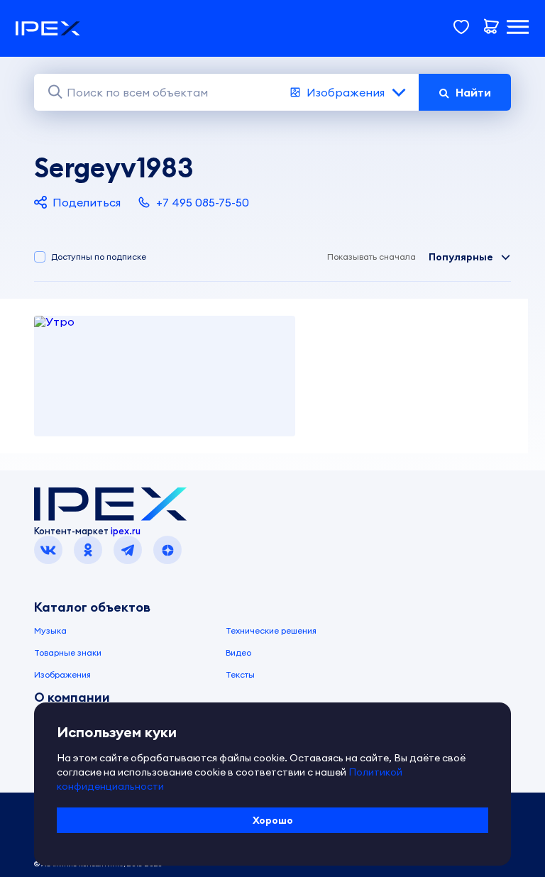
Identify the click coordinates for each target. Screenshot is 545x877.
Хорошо (273, 820)
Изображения (346, 92)
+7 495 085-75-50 (202, 202)
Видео (238, 652)
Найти (473, 92)
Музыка (50, 630)
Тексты (240, 674)
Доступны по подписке (98, 256)
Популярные (461, 256)
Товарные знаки (67, 652)
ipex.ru (126, 530)
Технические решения (271, 630)
